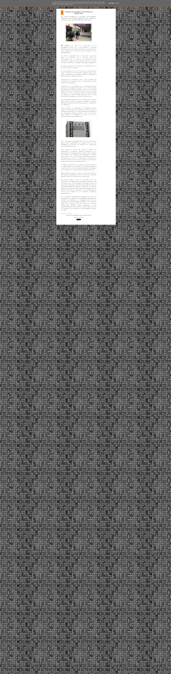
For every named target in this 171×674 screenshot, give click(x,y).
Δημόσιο (81, 217)
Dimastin (89, 215)
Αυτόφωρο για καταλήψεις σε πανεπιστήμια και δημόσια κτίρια (79, 12)
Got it (117, 3)
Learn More (111, 3)
